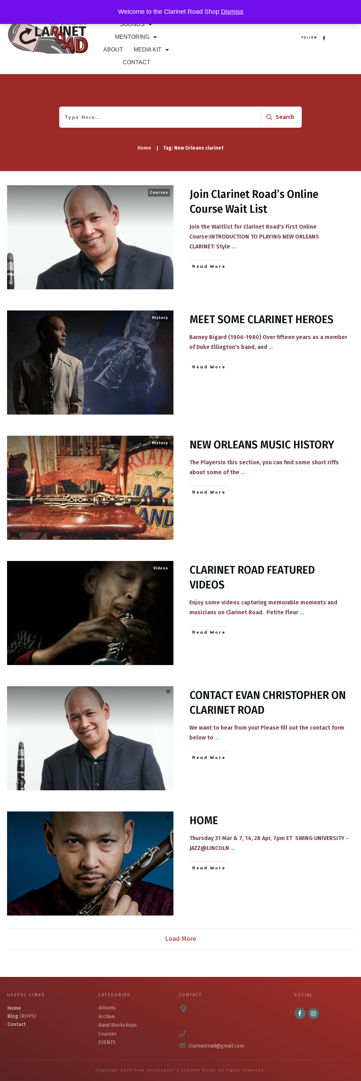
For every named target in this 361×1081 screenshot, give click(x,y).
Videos (160, 568)
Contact (16, 1024)
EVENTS (107, 1042)
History (160, 317)
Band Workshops (117, 1025)
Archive (106, 1017)
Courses (159, 192)
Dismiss (232, 11)
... (234, 246)
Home (14, 1008)
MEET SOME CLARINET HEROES (262, 319)
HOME (204, 820)
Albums (107, 1008)
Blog (12, 1016)
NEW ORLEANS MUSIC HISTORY (262, 445)
